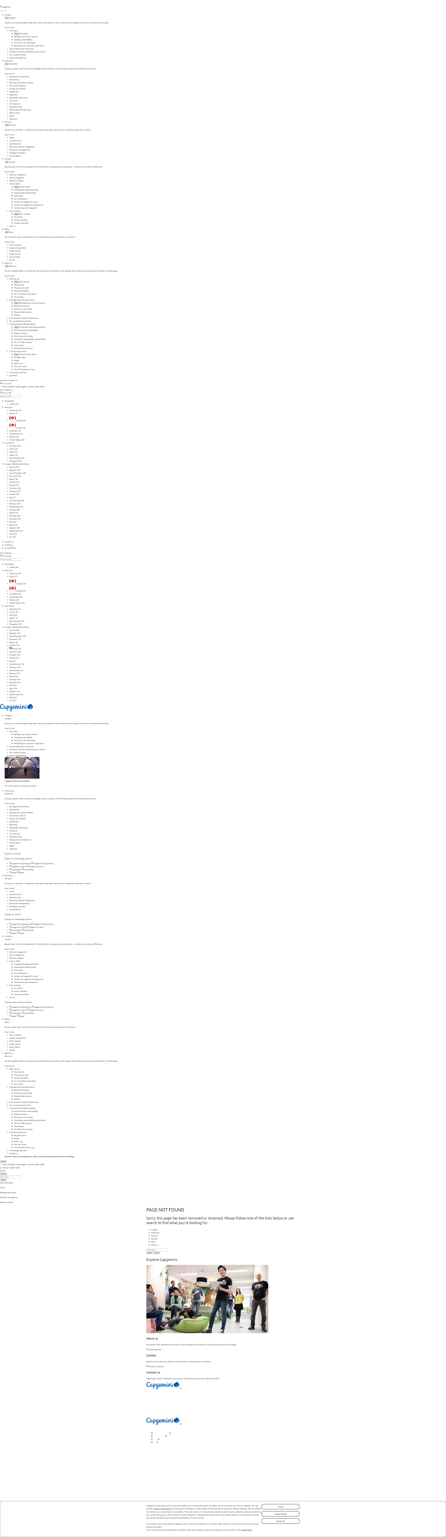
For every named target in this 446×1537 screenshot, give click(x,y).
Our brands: (150, 1429)
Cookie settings (156, 1411)
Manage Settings (280, 1514)
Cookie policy (155, 1414)
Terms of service (161, 1498)
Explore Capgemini (161, 1259)
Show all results (6, 1202)
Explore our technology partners (18, 858)
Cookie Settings (161, 1486)
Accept (280, 1507)
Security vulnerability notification (162, 1405)
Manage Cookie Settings (163, 1508)
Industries (13, 63)
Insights (12, 17)
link (7, 18)
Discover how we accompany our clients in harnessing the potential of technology (39, 1156)
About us (12, 266)
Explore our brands (13, 853)
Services (12, 125)
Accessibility (155, 1399)
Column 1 (154, 1447)
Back (16, 34)
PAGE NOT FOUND (165, 1209)
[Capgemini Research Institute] (225, 768)
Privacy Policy (155, 1402)
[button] (10, 548)
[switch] (1, 386)
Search (3, 1161)
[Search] (1, 10)
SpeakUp (159, 1495)
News (11, 232)
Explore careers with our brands (18, 1002)
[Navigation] (6, 10)
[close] (3, 10)
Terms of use (155, 1396)
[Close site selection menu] (12, 390)
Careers (12, 161)
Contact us (159, 1468)
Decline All (281, 1521)
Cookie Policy (160, 1483)
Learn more (9, 27)
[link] (22, 6)
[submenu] (12, 716)
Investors (154, 1393)
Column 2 (154, 1471)
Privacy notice (160, 1489)
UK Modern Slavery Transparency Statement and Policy (170, 1408)
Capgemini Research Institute (17, 781)
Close (3, 1174)
